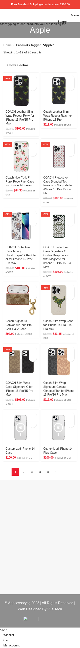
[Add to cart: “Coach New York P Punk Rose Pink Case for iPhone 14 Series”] (33, 145)
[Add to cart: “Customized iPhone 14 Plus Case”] (70, 416)
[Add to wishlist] (33, 87)
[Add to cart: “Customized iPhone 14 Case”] (33, 416)
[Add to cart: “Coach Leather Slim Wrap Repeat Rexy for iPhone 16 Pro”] (70, 79)
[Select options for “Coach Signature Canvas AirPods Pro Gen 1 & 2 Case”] (33, 288)
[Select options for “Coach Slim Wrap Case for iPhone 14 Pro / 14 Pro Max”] (70, 288)
